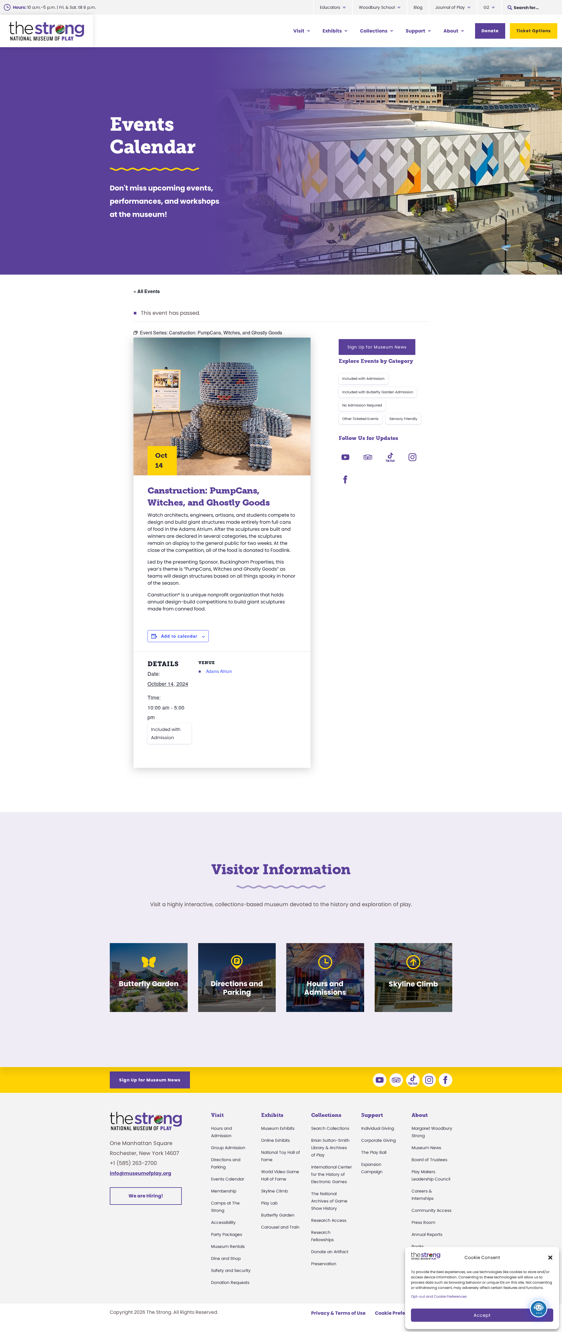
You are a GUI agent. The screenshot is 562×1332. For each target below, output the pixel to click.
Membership (223, 1191)
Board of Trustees (429, 1160)
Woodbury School (377, 7)
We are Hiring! (145, 1195)
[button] (550, 1257)
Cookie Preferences (398, 1313)
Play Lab (269, 1203)
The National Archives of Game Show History (329, 1201)
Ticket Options (533, 31)
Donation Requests (230, 1282)
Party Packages (226, 1234)
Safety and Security (231, 1270)
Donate (490, 31)
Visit (298, 31)
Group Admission (228, 1148)
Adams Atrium (219, 671)
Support (415, 31)
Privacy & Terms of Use (338, 1313)
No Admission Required (362, 405)
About (450, 31)
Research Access (328, 1220)
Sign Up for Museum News (377, 347)
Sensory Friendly (403, 418)
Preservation (323, 1264)
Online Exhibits (275, 1140)
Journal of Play (450, 7)
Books (418, 1246)
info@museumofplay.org (140, 1173)
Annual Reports (427, 1234)
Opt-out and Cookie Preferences (439, 1296)
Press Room (423, 1222)
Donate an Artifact (329, 1252)
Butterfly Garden (277, 1215)
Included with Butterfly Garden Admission (377, 391)
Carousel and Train (280, 1227)
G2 (486, 7)
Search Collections (330, 1128)
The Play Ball (373, 1152)
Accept (482, 1315)
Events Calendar (227, 1179)
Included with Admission (166, 733)
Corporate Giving (378, 1140)
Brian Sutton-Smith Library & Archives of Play (330, 1147)
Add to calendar (179, 636)
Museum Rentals (228, 1246)
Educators (330, 7)
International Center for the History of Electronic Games (331, 1174)
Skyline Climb (274, 1191)
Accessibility (223, 1222)
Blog (418, 7)
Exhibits (332, 31)
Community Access (431, 1210)
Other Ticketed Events (360, 418)
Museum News (426, 1148)
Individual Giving (377, 1128)
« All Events (146, 291)
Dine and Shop (226, 1258)
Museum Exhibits (277, 1128)
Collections (374, 31)
